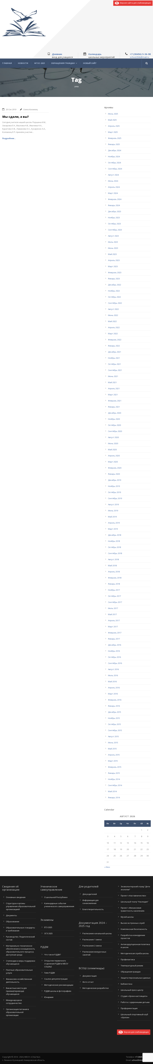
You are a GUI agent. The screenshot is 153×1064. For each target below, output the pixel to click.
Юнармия (48, 997)
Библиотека (126, 984)
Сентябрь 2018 (115, 553)
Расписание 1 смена (92, 939)
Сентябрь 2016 (115, 663)
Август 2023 (113, 236)
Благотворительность (93, 909)
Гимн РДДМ (49, 972)
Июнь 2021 (113, 376)
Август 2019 (113, 504)
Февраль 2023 (114, 272)
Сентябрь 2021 (115, 370)
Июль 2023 (113, 242)
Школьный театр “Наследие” (134, 901)
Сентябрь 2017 (115, 602)
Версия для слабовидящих (136, 1032)
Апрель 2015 (114, 754)
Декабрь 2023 (114, 211)
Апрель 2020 (114, 455)
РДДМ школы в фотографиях (57, 991)
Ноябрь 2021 (114, 358)
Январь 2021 (114, 406)
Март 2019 (113, 529)
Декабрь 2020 (114, 413)
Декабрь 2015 (114, 712)
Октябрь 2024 (114, 162)
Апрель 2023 (114, 260)
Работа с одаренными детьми (135, 1002)
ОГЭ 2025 (48, 933)
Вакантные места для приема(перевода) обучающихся (16, 991)
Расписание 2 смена (92, 945)
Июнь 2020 (113, 443)
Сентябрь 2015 (115, 730)
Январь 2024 (114, 205)
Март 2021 (113, 394)
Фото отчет (88, 982)
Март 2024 (113, 193)
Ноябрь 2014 (114, 779)
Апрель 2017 (114, 620)
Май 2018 (112, 565)
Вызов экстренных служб (133, 923)
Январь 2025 (114, 144)
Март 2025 (113, 132)
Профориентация (129, 1008)
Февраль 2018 (114, 577)
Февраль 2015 (114, 767)
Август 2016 (113, 669)
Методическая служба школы (135, 953)
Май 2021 (112, 382)
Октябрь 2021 (114, 364)
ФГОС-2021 (39, 63)
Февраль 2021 (114, 400)
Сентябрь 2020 (115, 431)
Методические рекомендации (58, 985)
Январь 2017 (114, 638)
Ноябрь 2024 (114, 156)
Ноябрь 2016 (114, 651)
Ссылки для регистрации (56, 978)
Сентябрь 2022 (115, 303)
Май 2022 (112, 321)
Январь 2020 (114, 474)
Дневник (57, 54)
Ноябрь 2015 (114, 718)
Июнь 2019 (113, 510)
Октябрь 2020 (114, 425)
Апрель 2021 (114, 388)
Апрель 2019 (114, 522)
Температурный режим (132, 965)
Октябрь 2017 (114, 596)
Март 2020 (113, 461)
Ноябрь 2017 (114, 590)
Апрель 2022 (114, 327)
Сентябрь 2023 (115, 229)
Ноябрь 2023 (114, 217)
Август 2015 (113, 736)
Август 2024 (113, 174)
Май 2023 (112, 254)
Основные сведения (15, 897)
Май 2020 (112, 449)
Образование (12, 921)
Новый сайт (90, 63)
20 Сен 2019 (11, 109)
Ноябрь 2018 (114, 541)
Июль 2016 (113, 675)
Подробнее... (9, 138)
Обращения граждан (63, 63)
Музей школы (127, 917)
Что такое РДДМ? (52, 954)
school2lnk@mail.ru (139, 57)
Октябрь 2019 (114, 492)
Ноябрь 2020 (114, 419)
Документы (11, 915)
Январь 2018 (114, 583)
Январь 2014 (114, 797)
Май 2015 (112, 748)
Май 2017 (112, 614)
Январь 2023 (114, 278)
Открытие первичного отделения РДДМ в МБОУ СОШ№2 (56, 963)
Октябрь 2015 (114, 724)
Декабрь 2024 (114, 150)
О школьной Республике (56, 897)
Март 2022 (113, 333)
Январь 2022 (114, 345)
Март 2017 (113, 626)
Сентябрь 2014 (115, 785)
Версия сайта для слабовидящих (135, 2)
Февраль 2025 (114, 138)
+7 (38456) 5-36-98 (140, 54)
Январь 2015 (114, 773)
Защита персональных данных (135, 977)
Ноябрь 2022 (114, 290)
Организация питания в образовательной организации (17, 1012)
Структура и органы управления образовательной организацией (20, 906)
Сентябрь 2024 (115, 168)
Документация (89, 976)
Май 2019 (112, 516)
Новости (23, 63)
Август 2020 (113, 437)
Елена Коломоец (30, 109)
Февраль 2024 (114, 199)
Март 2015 (113, 761)
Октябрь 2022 (114, 297)
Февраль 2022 (114, 339)
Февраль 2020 (114, 467)
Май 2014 (112, 791)
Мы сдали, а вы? (15, 117)
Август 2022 (113, 309)
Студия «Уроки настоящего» (134, 996)
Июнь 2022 (113, 315)
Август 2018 (113, 559)
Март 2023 (113, 266)
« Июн (107, 867)
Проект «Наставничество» (133, 895)
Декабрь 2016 (114, 645)
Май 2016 (112, 681)
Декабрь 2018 (114, 535)
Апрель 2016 (114, 687)
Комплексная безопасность (134, 929)
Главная (7, 63)
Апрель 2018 (114, 571)
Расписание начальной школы (97, 933)
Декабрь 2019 (114, 480)
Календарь (94, 54)
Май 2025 (112, 120)
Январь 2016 (114, 706)
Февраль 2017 (114, 632)
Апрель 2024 (114, 187)
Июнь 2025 (113, 113)
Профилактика (128, 959)
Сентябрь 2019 (115, 498)
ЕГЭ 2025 (48, 927)
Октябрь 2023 (114, 223)
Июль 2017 (113, 608)
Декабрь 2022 (114, 284)
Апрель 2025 (114, 126)
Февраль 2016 (114, 699)
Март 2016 (113, 693)
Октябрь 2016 (114, 657)
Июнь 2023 (113, 248)
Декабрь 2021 (114, 351)
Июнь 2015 (113, 742)
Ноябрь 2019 (114, 486)
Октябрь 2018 (114, 547)
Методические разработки (95, 988)
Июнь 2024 (113, 181)
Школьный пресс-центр (132, 990)
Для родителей (89, 894)
